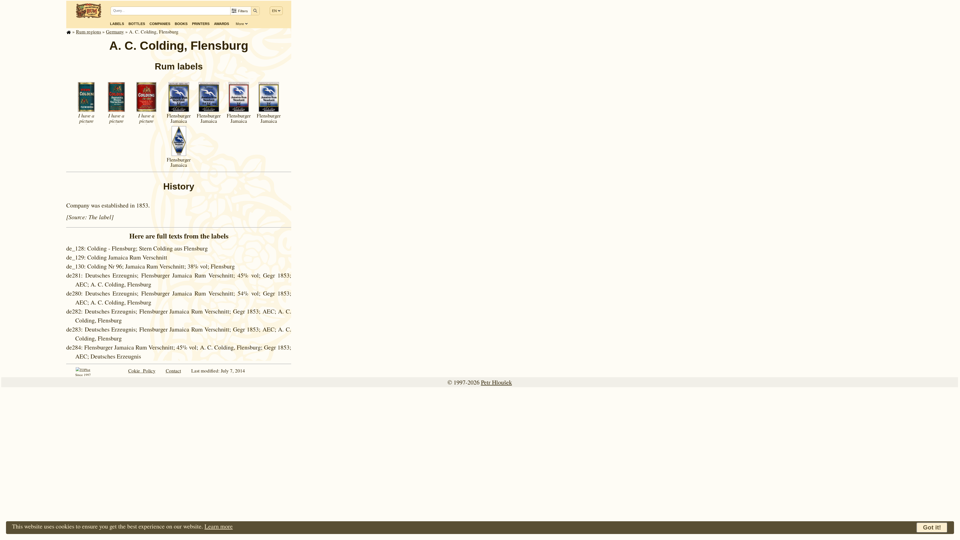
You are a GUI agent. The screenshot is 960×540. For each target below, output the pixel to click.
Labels (117, 24)
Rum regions (88, 31)
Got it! (932, 527)
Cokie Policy (142, 371)
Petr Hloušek (496, 382)
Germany (115, 31)
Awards (221, 24)
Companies (160, 24)
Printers (201, 24)
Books (181, 24)
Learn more (218, 526)
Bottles (136, 24)
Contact (173, 371)
